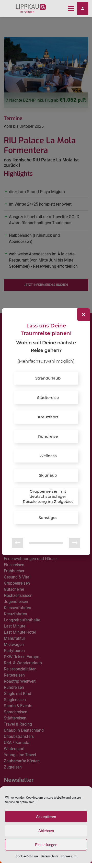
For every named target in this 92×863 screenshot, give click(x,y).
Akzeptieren (46, 816)
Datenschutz (49, 856)
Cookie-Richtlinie (27, 856)
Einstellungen (46, 845)
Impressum (68, 856)
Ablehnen (46, 831)
